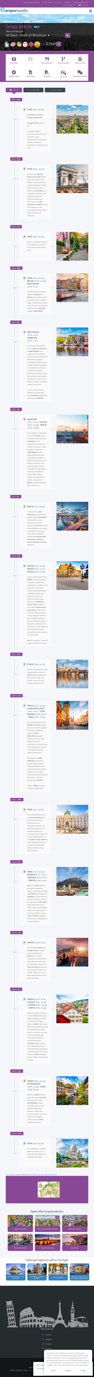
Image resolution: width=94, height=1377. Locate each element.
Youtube (48, 1348)
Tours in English (68, 5)
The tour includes (56, 90)
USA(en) (84, 5)
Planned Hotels (35, 90)
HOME (31, 1367)
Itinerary (15, 90)
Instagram (49, 1339)
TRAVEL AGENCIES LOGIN (81, 2)
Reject (53, 1370)
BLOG (58, 2)
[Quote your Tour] (58, 44)
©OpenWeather (53, 1174)
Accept (82, 1370)
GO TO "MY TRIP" (48, 2)
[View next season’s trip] (48, 35)
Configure (68, 1370)
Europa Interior (19, 26)
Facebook (49, 1335)
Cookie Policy (83, 1365)
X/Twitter (48, 1344)
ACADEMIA (67, 2)
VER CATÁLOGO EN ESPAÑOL (32, 2)
